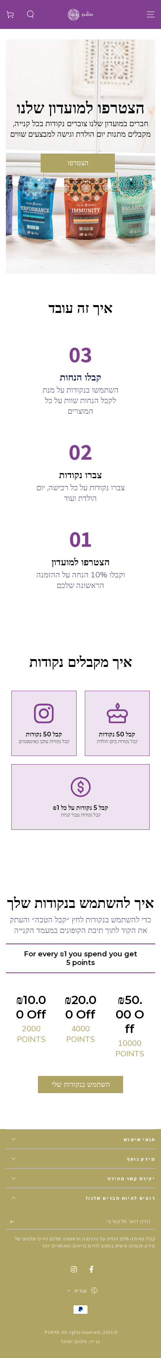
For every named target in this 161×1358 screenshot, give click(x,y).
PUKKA (52, 1332)
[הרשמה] (10, 1221)
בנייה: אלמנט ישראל (80, 1341)
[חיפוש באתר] (30, 14)
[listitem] (44, 723)
